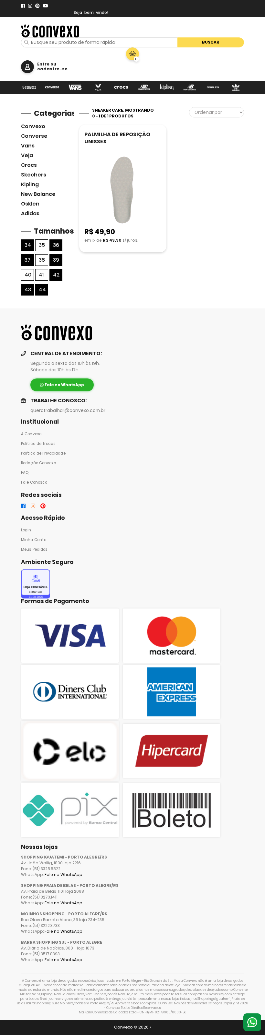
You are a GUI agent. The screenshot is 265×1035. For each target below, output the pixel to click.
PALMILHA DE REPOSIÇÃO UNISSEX (117, 138)
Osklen (30, 203)
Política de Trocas (38, 443)
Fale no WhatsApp (63, 874)
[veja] (98, 87)
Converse (34, 136)
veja (27, 155)
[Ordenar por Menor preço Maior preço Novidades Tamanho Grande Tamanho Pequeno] (216, 112)
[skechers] (144, 87)
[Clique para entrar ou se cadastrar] (27, 66)
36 (56, 245)
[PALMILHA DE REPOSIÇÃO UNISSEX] (123, 190)
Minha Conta (34, 539)
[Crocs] (121, 87)
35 (42, 245)
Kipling (30, 184)
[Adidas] (236, 87)
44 (42, 289)
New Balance (38, 194)
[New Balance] (190, 87)
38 (42, 260)
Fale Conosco (34, 482)
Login (26, 530)
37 (27, 260)
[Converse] (52, 87)
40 (28, 274)
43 (28, 289)
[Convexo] (29, 87)
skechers (33, 174)
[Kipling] (167, 87)
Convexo (33, 126)
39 (56, 260)
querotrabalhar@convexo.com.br (67, 410)
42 (56, 274)
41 (41, 274)
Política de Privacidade (43, 453)
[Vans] (75, 87)
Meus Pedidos (34, 549)
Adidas (30, 213)
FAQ (25, 472)
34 (28, 245)
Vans (28, 145)
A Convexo (31, 434)
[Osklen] (213, 87)
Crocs (29, 165)
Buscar (210, 42)
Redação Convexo (38, 463)
